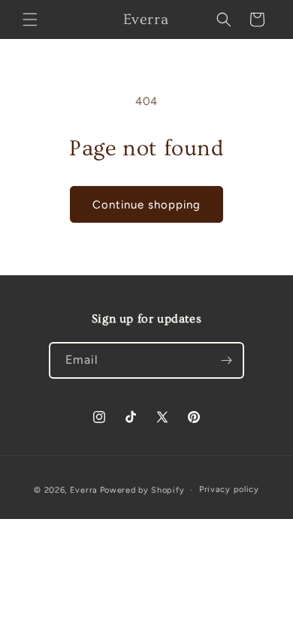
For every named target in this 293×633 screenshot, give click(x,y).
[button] (30, 19)
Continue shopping (146, 205)
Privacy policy (229, 489)
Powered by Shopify (142, 490)
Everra (84, 490)
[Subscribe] (226, 360)
